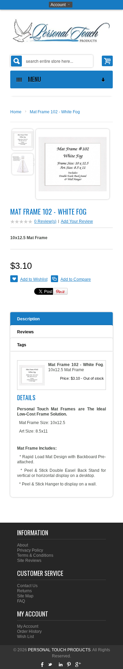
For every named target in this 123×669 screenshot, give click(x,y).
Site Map (25, 596)
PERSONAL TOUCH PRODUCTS (59, 650)
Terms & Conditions (35, 555)
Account (58, 4)
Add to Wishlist (33, 279)
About (22, 545)
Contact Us (27, 585)
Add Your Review (77, 221)
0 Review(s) (45, 221)
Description (28, 319)
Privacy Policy (30, 550)
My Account (27, 626)
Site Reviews (29, 560)
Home (16, 112)
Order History (29, 631)
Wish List (25, 636)
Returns (24, 590)
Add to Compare (75, 279)
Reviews (25, 332)
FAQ (21, 601)
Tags (21, 345)
